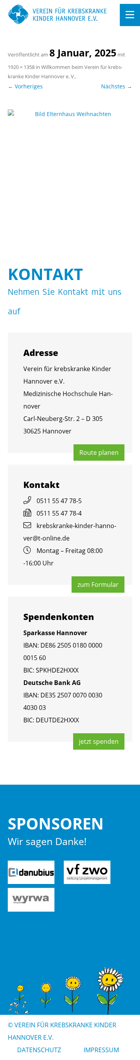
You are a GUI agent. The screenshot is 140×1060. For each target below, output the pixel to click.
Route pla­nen (99, 452)
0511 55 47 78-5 (59, 501)
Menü (130, 15)
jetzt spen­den (99, 741)
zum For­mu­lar (98, 584)
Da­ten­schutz (39, 1050)
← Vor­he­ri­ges (25, 86)
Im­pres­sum (101, 1050)
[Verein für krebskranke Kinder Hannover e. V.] (57, 15)
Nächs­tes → (116, 86)
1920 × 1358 (21, 66)
